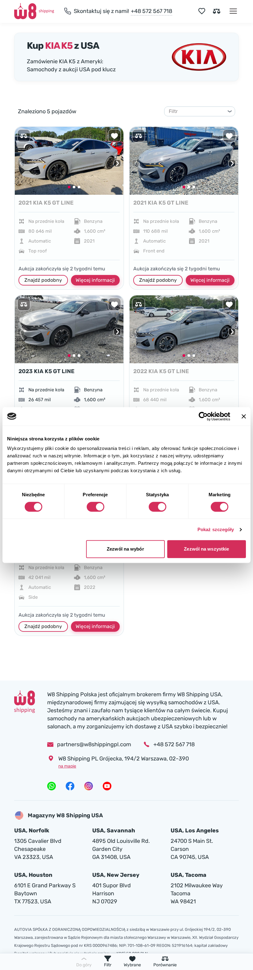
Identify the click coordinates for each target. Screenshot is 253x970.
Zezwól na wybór (125, 549)
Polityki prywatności (103, 582)
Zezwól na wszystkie (206, 549)
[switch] (95, 507)
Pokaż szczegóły (215, 529)
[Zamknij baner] (244, 416)
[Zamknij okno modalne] (200, 385)
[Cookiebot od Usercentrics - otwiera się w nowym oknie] (203, 416)
